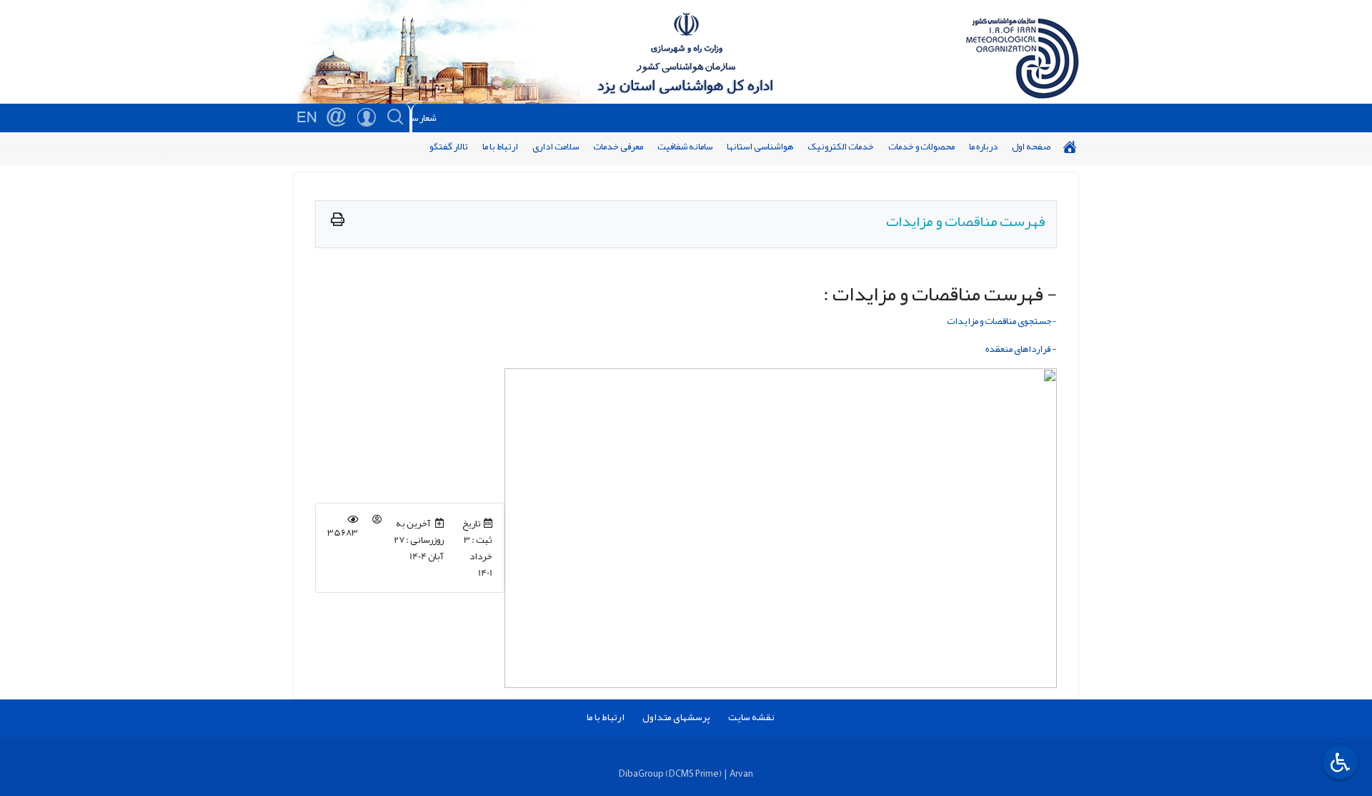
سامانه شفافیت (684, 146)
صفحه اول (1031, 146)
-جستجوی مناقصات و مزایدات (1002, 320)
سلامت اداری (555, 146)
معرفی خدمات (618, 146)
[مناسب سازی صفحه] (1338, 762)
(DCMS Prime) (693, 773)
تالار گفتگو (448, 146)
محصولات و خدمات (921, 146)
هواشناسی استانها (760, 146)
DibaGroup (641, 773)
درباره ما (983, 146)
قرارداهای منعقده (1017, 348)
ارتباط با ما (500, 146)
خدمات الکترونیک (840, 146)
